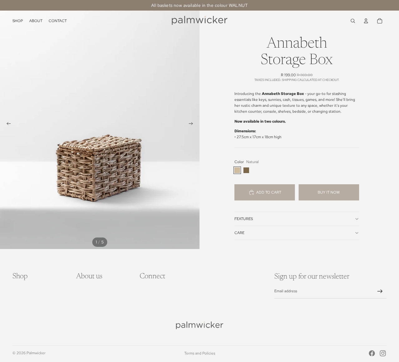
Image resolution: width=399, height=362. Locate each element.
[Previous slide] (7, 124)
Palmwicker (36, 352)
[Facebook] (372, 353)
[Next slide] (193, 124)
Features (243, 218)
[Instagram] (383, 353)
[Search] (353, 21)
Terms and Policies (199, 353)
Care (239, 232)
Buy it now (329, 192)
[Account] (366, 21)
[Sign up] (380, 291)
